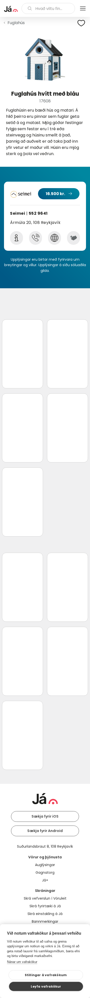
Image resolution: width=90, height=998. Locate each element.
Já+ (45, 880)
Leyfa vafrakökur (46, 986)
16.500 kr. (55, 194)
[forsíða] (11, 9)
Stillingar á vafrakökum (46, 975)
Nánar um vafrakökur (22, 962)
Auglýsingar (45, 864)
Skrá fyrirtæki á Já (45, 906)
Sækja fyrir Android (45, 830)
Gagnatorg (45, 872)
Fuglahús (16, 23)
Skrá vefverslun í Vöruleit (45, 898)
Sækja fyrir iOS (45, 816)
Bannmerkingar (45, 921)
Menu (82, 8)
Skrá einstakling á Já (45, 913)
